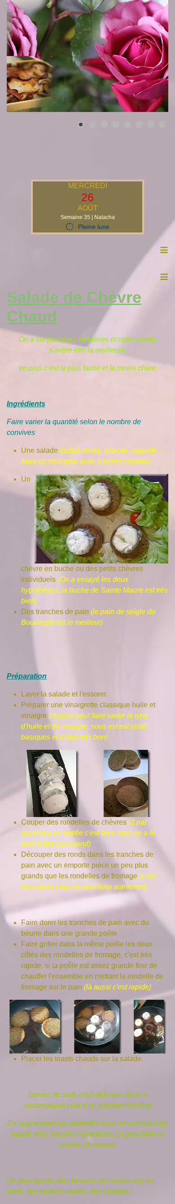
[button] (141, 56)
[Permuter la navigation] (12, 150)
